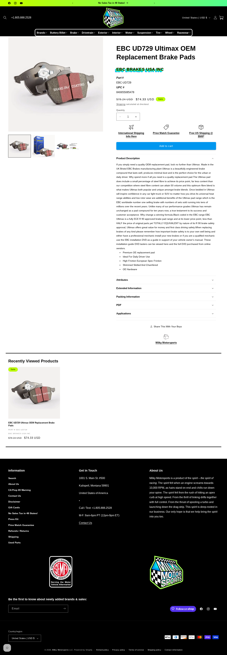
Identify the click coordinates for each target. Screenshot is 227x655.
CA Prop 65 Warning (19, 490)
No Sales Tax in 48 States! (23, 513)
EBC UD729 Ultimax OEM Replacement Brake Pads (31, 424)
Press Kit (13, 519)
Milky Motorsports (166, 342)
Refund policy (102, 650)
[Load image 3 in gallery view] (68, 146)
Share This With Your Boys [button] (168, 326)
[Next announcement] (154, 3)
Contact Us (14, 495)
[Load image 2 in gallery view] (43, 146)
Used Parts (14, 542)
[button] (5, 17)
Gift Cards (14, 507)
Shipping (120, 104)
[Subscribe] (64, 608)
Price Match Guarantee (166, 133)
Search (12, 478)
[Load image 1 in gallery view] (19, 146)
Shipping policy (154, 650)
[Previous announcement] (72, 3)
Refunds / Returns (18, 531)
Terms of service (136, 650)
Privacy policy (118, 650)
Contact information (173, 650)
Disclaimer (14, 501)
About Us (13, 484)
